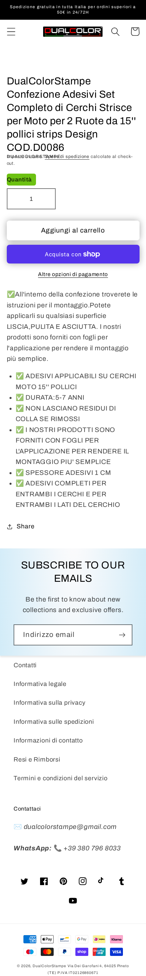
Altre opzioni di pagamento (73, 274)
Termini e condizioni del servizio (61, 778)
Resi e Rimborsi (37, 759)
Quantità (19, 179)
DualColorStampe (49, 966)
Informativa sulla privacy (50, 702)
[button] (11, 31)
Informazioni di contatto (48, 740)
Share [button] (25, 526)
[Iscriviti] (122, 635)
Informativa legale (40, 684)
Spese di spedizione (67, 156)
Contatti (25, 665)
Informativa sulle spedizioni (54, 721)
